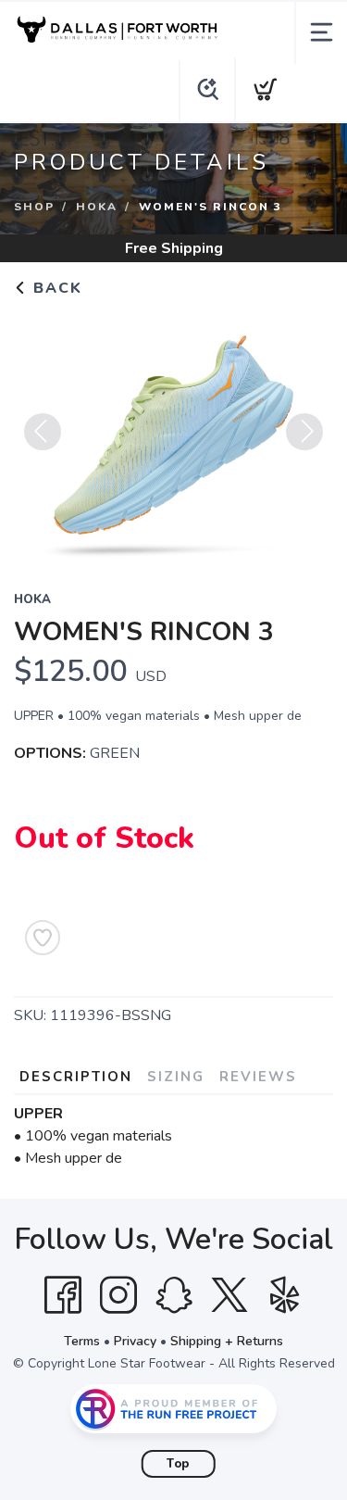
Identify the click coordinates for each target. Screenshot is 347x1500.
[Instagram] (118, 1295)
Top (178, 1464)
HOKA (97, 206)
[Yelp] (285, 1295)
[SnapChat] (174, 1295)
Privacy (135, 1341)
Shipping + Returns (226, 1341)
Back (55, 288)
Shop (34, 206)
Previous (42, 431)
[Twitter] (229, 1295)
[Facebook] (63, 1295)
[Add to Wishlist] (42, 937)
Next (304, 431)
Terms (82, 1341)
